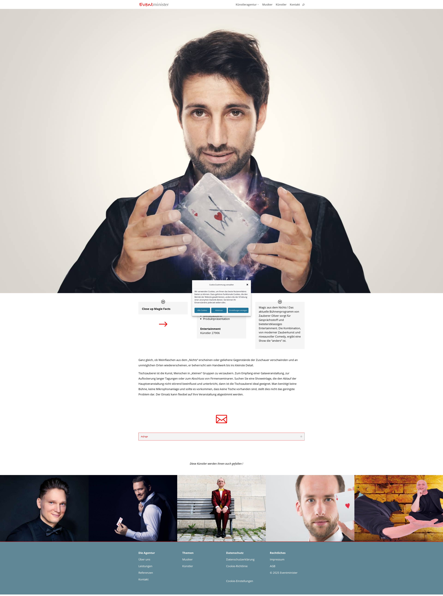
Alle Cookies (202, 310)
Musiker (267, 5)
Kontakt (295, 5)
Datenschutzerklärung (240, 559)
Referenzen (145, 573)
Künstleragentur (246, 5)
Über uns (144, 559)
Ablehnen (219, 310)
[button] (247, 285)
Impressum (277, 559)
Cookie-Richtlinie (237, 566)
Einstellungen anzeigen (238, 310)
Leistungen (145, 566)
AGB (272, 566)
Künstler (281, 5)
